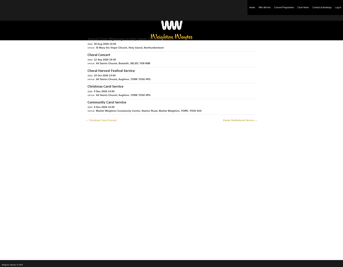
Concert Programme (284, 7)
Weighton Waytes (171, 30)
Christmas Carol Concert (101, 120)
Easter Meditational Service (240, 120)
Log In (338, 7)
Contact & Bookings (322, 7)
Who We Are (265, 7)
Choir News (303, 7)
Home (252, 7)
